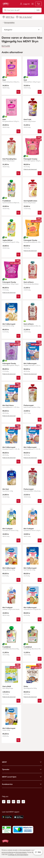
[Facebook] (3, 801)
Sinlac (26, 686)
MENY (4, 762)
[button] (22, 30)
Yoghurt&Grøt (7, 240)
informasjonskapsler (21, 852)
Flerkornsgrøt (29, 405)
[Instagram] (8, 801)
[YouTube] (13, 801)
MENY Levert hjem (9, 777)
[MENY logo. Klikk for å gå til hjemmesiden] (5, 3)
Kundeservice (7, 784)
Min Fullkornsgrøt (8, 324)
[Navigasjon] (32, 4)
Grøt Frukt (27, 119)
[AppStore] (19, 817)
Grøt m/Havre (29, 282)
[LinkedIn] (18, 801)
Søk (38, 10)
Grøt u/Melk (6, 686)
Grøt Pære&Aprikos (9, 159)
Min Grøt (5, 489)
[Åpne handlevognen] (38, 4)
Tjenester (5, 769)
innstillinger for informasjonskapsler (18, 854)
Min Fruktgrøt (7, 529)
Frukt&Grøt (6, 201)
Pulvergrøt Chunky (30, 240)
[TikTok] (23, 801)
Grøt (4, 80)
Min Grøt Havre (8, 405)
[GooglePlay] (7, 817)
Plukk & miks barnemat (30, 169)
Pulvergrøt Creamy (30, 159)
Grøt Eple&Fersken (30, 201)
